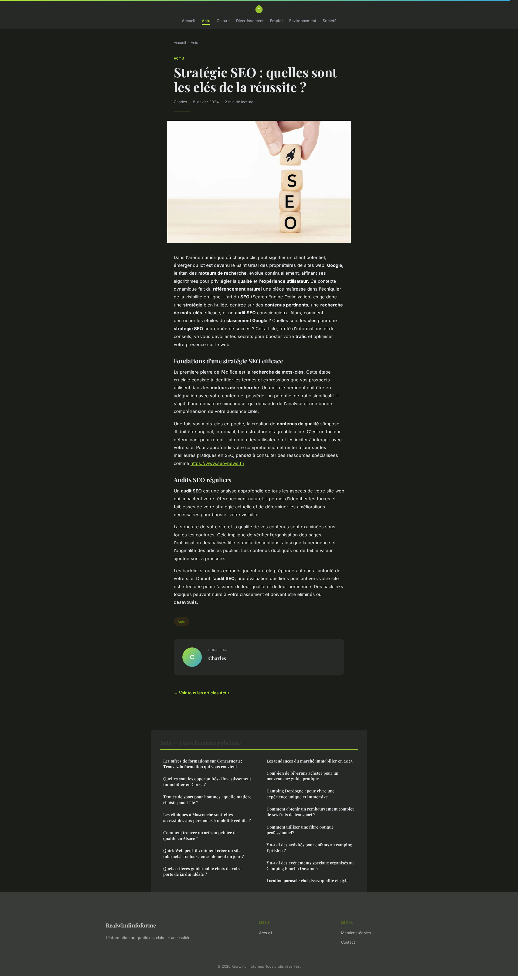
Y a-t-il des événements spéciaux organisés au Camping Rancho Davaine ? (310, 865)
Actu (206, 20)
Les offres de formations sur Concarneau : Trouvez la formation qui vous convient (202, 763)
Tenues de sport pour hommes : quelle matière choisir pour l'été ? (207, 799)
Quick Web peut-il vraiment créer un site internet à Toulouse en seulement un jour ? (203, 853)
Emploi (276, 20)
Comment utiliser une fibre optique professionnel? (300, 829)
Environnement (302, 20)
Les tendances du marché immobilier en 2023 (310, 761)
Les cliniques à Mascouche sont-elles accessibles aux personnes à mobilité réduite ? (207, 817)
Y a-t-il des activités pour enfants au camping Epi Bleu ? (309, 847)
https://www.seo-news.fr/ (217, 463)
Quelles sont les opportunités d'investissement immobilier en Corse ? (207, 781)
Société (329, 20)
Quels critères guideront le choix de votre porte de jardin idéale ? (202, 871)
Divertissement (250, 20)
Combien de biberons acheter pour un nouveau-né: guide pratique (302, 775)
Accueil (188, 20)
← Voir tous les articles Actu (201, 692)
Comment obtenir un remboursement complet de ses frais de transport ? (310, 811)
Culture (223, 20)
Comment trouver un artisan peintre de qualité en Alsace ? (200, 835)
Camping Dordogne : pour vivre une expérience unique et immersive (301, 793)
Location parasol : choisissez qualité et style (308, 880)
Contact (348, 942)
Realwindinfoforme (131, 925)
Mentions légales (356, 932)
